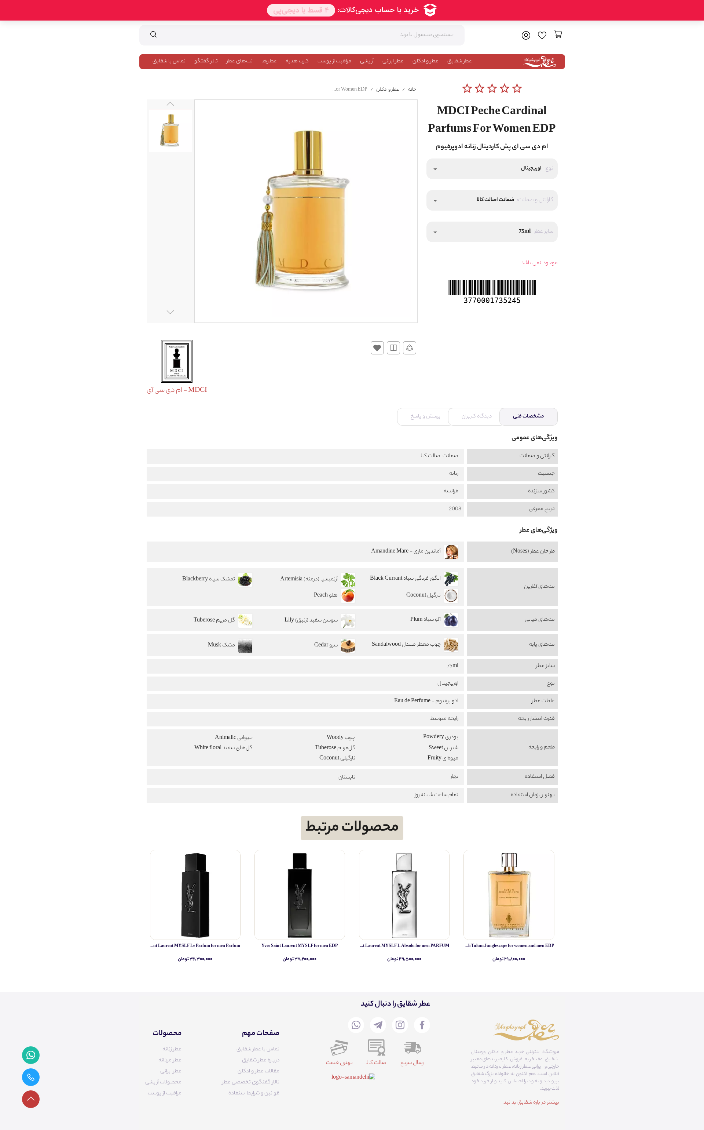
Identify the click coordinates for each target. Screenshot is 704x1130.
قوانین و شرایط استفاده (253, 1093)
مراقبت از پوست (334, 61)
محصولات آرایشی (163, 1082)
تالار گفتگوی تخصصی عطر (250, 1082)
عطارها (269, 61)
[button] (492, 168)
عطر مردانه (170, 1060)
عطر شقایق (459, 61)
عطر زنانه (172, 1049)
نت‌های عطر (240, 61)
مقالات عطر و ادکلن (258, 1071)
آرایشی (367, 61)
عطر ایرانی (393, 61)
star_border (467, 88)
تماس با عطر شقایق (257, 1049)
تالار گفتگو (206, 61)
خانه (412, 90)
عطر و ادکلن (425, 61)
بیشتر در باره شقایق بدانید (531, 1102)
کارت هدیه (297, 61)
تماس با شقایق (169, 61)
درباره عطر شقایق (260, 1060)
